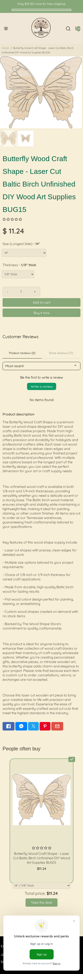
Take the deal (41, 902)
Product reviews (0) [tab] (22, 353)
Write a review (42, 386)
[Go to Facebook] (8, 726)
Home (5, 48)
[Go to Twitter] (33, 726)
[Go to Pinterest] (45, 726)
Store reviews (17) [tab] (61, 353)
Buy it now (42, 313)
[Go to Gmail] (57, 726)
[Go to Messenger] (21, 726)
